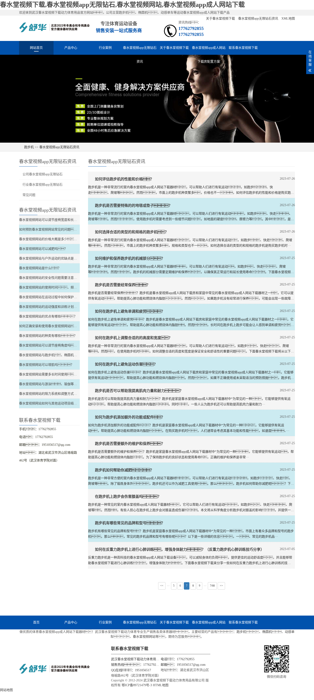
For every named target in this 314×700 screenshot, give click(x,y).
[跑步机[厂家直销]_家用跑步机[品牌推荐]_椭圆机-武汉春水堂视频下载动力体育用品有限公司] (54, 671)
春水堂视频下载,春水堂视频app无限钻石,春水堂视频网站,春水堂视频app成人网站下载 (122, 4)
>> (221, 585)
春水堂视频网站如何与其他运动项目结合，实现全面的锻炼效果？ (75, 403)
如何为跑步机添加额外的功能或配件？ (130, 417)
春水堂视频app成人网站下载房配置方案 (209, 50)
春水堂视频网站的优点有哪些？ (48, 316)
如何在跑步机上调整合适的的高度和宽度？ (133, 338)
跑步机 (29, 147)
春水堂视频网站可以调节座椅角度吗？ (51, 345)
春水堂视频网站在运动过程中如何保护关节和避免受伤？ (62, 297)
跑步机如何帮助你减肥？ (124, 470)
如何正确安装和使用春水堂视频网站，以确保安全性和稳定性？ (72, 326)
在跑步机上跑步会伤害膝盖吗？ (128, 496)
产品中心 (70, 47)
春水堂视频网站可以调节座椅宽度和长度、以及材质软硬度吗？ (75, 220)
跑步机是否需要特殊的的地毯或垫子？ (133, 205)
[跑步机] (54, 29)
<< (161, 585)
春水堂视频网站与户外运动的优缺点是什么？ (57, 258)
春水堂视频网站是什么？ (40, 268)
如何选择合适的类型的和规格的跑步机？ (131, 232)
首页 (36, 622)
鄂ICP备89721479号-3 (137, 685)
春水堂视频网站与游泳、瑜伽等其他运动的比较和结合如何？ (70, 384)
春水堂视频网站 (144, 636)
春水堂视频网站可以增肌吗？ (46, 364)
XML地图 (288, 18)
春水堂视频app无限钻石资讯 (258, 18)
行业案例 (105, 47)
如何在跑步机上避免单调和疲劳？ (130, 311)
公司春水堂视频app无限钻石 (43, 174)
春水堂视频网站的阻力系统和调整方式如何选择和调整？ (65, 393)
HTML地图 (160, 685)
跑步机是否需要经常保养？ (122, 285)
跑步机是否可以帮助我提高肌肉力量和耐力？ (139, 391)
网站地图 (6, 690)
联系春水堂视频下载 (243, 47)
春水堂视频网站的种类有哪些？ (48, 335)
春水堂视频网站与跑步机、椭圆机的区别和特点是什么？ (69, 355)
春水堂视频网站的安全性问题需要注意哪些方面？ (57, 277)
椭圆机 (267, 632)
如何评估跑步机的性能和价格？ (124, 179)
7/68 (212, 585)
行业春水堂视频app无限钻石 (43, 184)
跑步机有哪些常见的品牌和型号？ (130, 523)
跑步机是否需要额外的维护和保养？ (130, 444)
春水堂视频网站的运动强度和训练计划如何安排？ (59, 306)
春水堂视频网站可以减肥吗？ (43, 249)
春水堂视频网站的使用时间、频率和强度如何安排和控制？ (72, 287)
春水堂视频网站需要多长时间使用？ (49, 374)
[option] (157, 99)
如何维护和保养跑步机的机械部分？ (130, 258)
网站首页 (36, 47)
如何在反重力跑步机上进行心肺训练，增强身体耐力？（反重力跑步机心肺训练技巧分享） (179, 549)
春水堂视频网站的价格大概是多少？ (51, 239)
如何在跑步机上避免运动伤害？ (126, 364)
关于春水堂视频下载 (221, 18)
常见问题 (29, 195)
